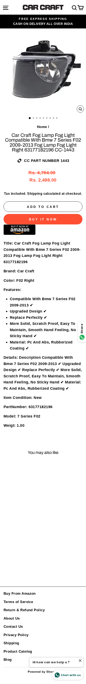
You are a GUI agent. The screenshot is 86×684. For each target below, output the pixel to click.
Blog (8, 660)
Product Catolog (18, 651)
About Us (12, 618)
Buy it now (43, 219)
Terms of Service (18, 602)
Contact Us (13, 627)
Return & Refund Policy (24, 610)
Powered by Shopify (43, 671)
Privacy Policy (16, 635)
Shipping (34, 193)
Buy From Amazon (20, 594)
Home (42, 127)
